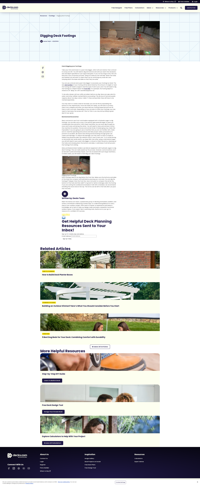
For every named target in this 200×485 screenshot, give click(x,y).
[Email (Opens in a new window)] (29, 468)
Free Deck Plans (90, 465)
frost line (87, 89)
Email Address (66, 236)
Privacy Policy (29, 483)
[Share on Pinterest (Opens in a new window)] (42, 72)
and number (69, 85)
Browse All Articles (100, 347)
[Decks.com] (10, 7)
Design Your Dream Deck (53, 412)
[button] (150, 8)
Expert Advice (139, 462)
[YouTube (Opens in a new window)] (23, 468)
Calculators (139, 458)
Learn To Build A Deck (52, 380)
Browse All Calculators (52, 443)
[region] (100, 482)
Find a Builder (44, 468)
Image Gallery (89, 458)
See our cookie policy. (64, 482)
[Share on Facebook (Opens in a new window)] (42, 68)
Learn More (66, 214)
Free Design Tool (90, 468)
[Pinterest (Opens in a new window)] (19, 468)
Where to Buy (44, 471)
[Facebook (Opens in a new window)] (9, 468)
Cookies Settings (120, 482)
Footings (52, 16)
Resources (43, 16)
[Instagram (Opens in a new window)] (13, 468)
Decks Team (47, 41)
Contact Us (44, 458)
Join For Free (191, 8)
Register (43, 465)
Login (42, 462)
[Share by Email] (42, 76)
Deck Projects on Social (93, 462)
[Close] (197, 482)
